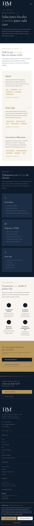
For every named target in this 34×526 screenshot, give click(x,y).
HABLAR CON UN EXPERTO (12, 364)
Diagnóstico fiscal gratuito (8, 471)
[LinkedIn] (7, 430)
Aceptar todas (9, 518)
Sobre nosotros (5, 466)
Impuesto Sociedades (6, 450)
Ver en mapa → (5, 498)
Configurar (16, 522)
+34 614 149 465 (9, 396)
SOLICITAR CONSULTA (11, 359)
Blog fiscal (4, 469)
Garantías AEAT (5, 444)
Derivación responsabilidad (8, 457)
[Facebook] (10, 430)
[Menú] (31, 4)
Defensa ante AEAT (6, 455)
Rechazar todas (25, 518)
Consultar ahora (10, 391)
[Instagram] (3, 430)
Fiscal (3, 439)
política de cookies (18, 514)
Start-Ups (4, 442)
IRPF (3, 447)
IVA (2, 452)
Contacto (4, 474)
